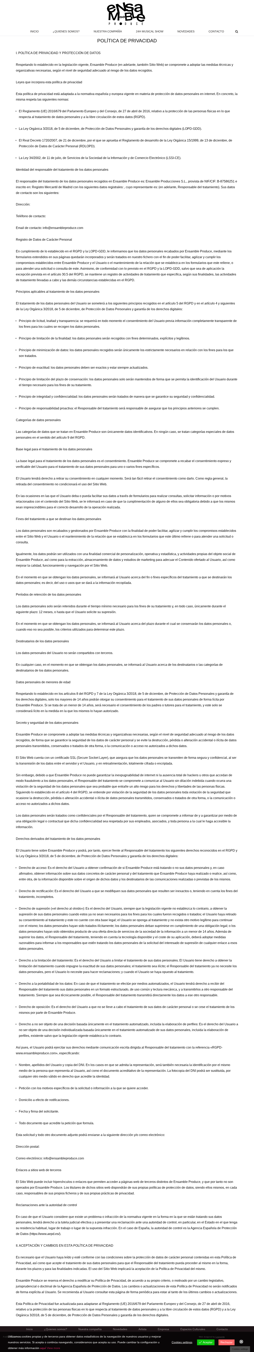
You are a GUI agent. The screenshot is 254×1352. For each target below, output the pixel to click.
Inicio (34, 31)
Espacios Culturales (192, 1329)
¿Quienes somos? (66, 31)
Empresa (163, 1329)
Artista (142, 1329)
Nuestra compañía (108, 31)
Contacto (216, 31)
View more (53, 1348)
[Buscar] (236, 31)
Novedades (185, 31)
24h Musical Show (149, 31)
